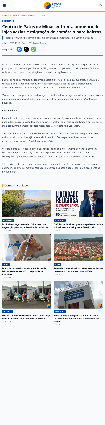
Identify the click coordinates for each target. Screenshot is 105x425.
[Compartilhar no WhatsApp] (33, 49)
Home (4, 16)
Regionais (13, 16)
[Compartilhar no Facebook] (19, 49)
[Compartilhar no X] (26, 49)
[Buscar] (101, 5)
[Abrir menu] (4, 5)
